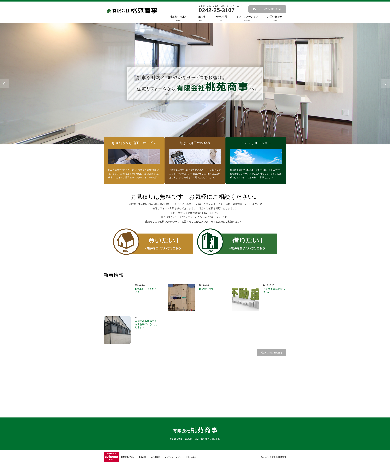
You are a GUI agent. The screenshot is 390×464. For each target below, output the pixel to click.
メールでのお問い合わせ (270, 9)
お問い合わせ (274, 18)
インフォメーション (247, 18)
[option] (195, 83)
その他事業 (221, 18)
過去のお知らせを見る (271, 352)
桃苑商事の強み (178, 18)
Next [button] (385, 83)
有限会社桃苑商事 (279, 457)
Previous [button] (4, 83)
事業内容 (201, 18)
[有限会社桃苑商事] (132, 10)
